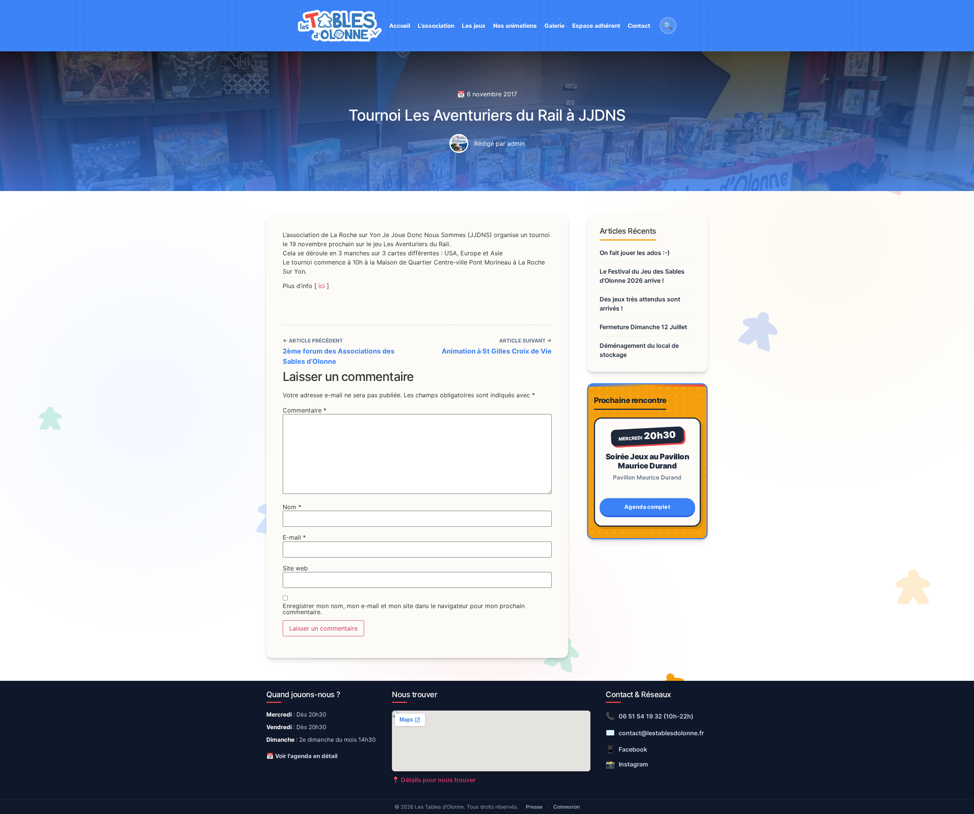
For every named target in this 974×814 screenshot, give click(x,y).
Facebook (626, 749)
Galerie (554, 25)
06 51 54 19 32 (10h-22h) (649, 715)
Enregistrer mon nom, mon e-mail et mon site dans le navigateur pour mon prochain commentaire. (404, 609)
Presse (534, 807)
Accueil (399, 25)
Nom (292, 507)
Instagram (627, 764)
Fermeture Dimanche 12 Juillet (643, 327)
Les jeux (473, 25)
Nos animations (515, 25)
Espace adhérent (596, 25)
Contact (639, 25)
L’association (436, 25)
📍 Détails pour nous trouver (434, 780)
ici (321, 286)
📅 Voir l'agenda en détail (301, 756)
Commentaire (304, 410)
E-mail (294, 537)
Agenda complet (647, 506)
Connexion (566, 807)
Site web (295, 568)
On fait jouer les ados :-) (635, 252)
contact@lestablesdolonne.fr (655, 732)
